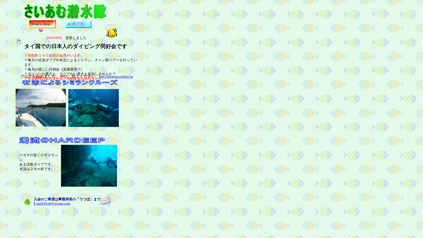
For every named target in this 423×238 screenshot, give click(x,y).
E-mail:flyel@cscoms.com (52, 203)
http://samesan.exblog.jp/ (116, 76)
